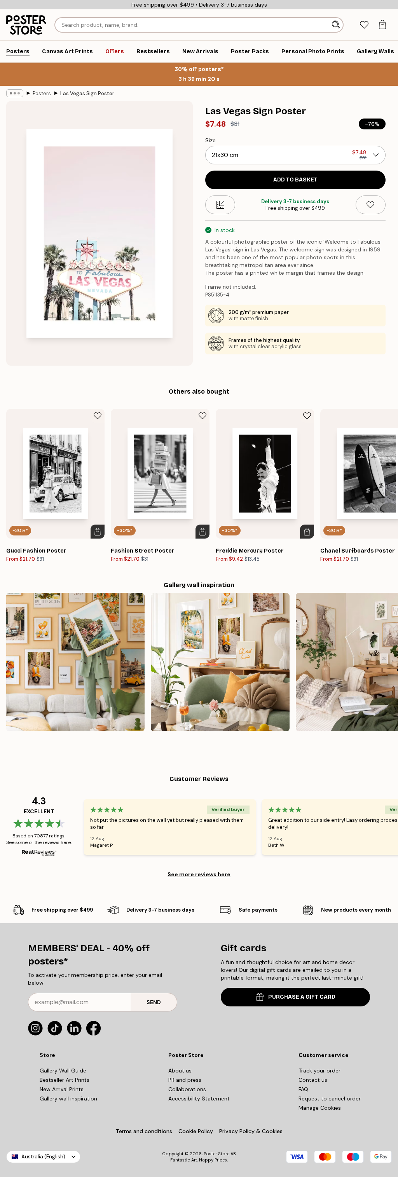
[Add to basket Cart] (98, 532)
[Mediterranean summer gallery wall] (220, 662)
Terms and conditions (144, 1131)
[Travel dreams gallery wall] (75, 662)
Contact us (312, 1079)
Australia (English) (43, 1156)
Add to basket (295, 179)
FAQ (303, 1089)
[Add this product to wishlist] (371, 204)
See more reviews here (199, 874)
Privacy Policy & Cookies (251, 1131)
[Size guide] (220, 204)
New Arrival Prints (62, 1089)
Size (210, 140)
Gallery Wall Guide (63, 1070)
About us (180, 1070)
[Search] (337, 25)
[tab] (364, 25)
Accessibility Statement (199, 1098)
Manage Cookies (319, 1107)
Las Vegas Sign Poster (87, 93)
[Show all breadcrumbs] (14, 93)
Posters (42, 93)
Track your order (319, 1070)
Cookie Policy (195, 1131)
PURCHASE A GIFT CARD (301, 997)
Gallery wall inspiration (68, 1098)
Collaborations (187, 1089)
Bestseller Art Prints (64, 1079)
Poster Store (216, 1153)
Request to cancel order (329, 1098)
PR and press (184, 1079)
